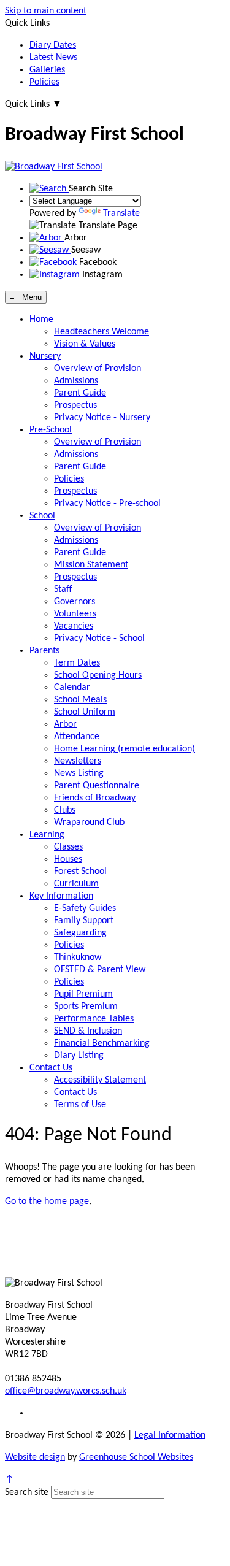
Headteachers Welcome (101, 332)
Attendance (76, 737)
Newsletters (77, 761)
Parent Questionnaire (96, 786)
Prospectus (75, 405)
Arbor (65, 724)
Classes (68, 847)
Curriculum (76, 884)
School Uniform (84, 712)
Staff (63, 589)
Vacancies (73, 626)
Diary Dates (52, 45)
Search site (26, 1492)
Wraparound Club (89, 822)
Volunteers (75, 614)
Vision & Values (84, 344)
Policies (44, 82)
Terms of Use (80, 1105)
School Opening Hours (98, 675)
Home (41, 319)
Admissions (76, 381)
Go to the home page (47, 1202)
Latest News (53, 58)
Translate (121, 213)
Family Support (83, 921)
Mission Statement (91, 565)
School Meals (80, 700)
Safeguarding (80, 933)
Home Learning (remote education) (124, 749)
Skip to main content (45, 11)
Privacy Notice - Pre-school (107, 504)
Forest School (80, 872)
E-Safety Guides (85, 908)
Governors (74, 602)
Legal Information (169, 1435)
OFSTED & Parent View (99, 970)
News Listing (79, 773)
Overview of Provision (97, 369)
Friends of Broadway (95, 798)
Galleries (47, 70)
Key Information (61, 896)
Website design (35, 1457)
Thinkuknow (77, 957)
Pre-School (50, 430)
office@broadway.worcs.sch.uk (65, 1391)
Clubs (64, 810)
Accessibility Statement (100, 1080)
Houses (68, 859)
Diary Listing (79, 1056)
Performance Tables (94, 1019)
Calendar (72, 688)
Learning (46, 835)
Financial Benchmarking (102, 1043)
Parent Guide (80, 393)
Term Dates (77, 663)
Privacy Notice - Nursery (102, 418)
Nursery (45, 356)
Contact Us (50, 1068)
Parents (44, 651)
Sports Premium (86, 1006)
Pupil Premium (83, 994)
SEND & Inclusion (88, 1031)
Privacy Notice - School (99, 638)
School (42, 516)
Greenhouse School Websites (136, 1457)
